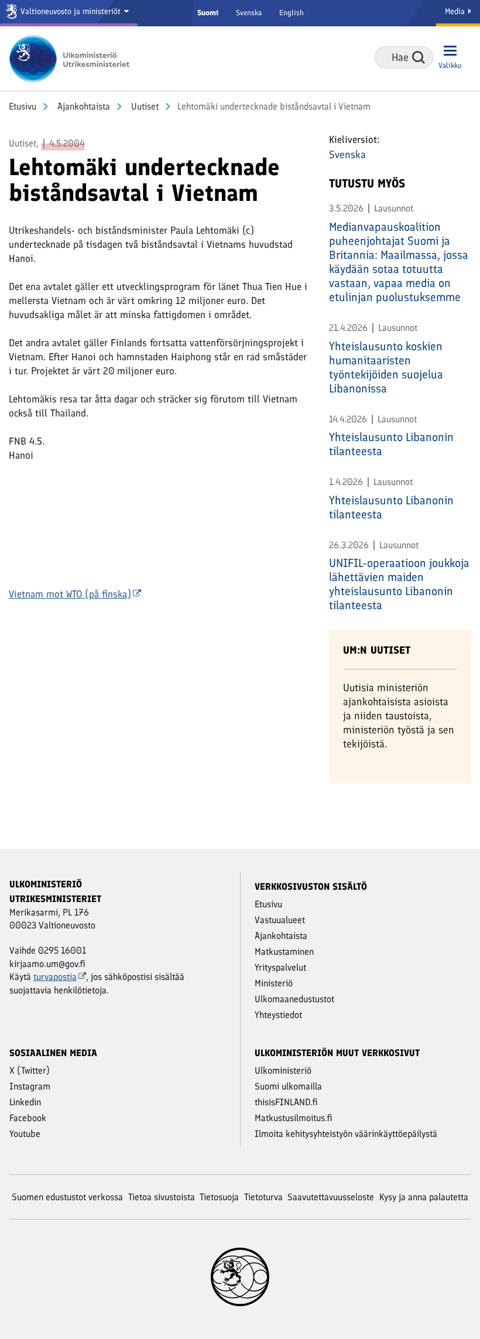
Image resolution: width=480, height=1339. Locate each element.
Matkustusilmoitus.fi (293, 1117)
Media (456, 11)
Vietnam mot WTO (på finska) (70, 594)
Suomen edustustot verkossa (67, 1197)
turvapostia (55, 976)
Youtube (24, 1133)
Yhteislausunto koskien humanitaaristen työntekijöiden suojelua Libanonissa (386, 367)
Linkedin (25, 1102)
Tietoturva (263, 1197)
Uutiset (144, 106)
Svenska (249, 12)
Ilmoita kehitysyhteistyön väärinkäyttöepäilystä (346, 1133)
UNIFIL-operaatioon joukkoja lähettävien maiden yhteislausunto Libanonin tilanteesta (399, 584)
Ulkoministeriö (283, 1070)
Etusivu (22, 106)
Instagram (29, 1086)
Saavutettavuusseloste (330, 1197)
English (291, 12)
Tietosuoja (219, 1197)
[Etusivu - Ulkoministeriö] (73, 58)
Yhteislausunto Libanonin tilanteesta (391, 444)
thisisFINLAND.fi (286, 1102)
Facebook (27, 1117)
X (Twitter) (29, 1070)
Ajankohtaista (82, 106)
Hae (418, 57)
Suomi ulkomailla (288, 1086)
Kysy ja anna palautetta (423, 1197)
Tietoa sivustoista (161, 1197)
